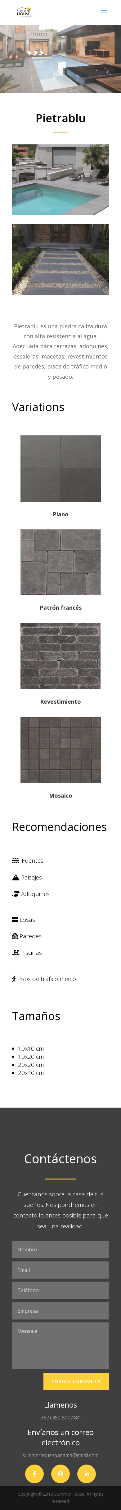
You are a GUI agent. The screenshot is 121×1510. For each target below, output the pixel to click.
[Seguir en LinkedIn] (86, 1474)
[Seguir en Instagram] (60, 1474)
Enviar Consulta (76, 1381)
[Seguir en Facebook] (34, 1474)
